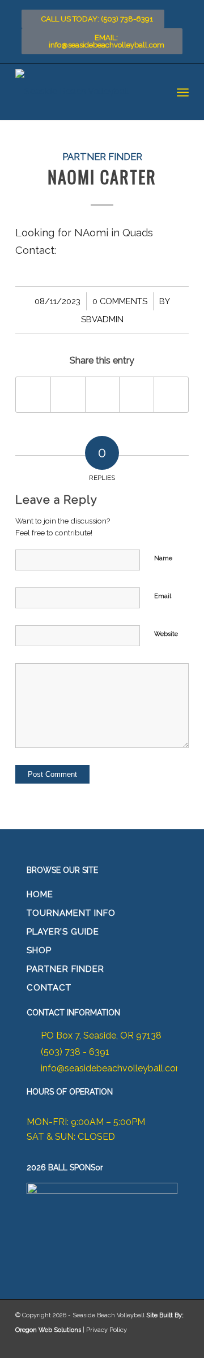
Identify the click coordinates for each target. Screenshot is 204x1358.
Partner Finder (102, 156)
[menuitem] (183, 91)
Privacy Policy (106, 1330)
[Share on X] (68, 394)
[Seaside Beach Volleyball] (84, 91)
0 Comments (119, 301)
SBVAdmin (102, 319)
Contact (49, 988)
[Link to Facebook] (132, 1343)
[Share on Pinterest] (137, 394)
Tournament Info (71, 913)
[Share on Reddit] (171, 394)
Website (166, 634)
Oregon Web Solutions (48, 1330)
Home (40, 894)
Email (162, 596)
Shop (39, 950)
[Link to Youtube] (177, 1343)
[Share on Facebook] (33, 394)
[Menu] (183, 91)
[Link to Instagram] (154, 1343)
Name (163, 558)
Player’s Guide (63, 932)
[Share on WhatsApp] (103, 394)
